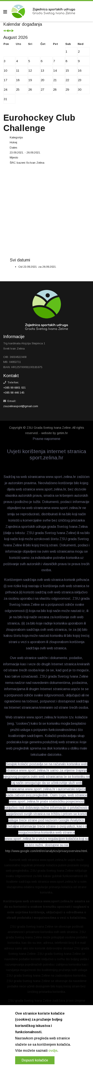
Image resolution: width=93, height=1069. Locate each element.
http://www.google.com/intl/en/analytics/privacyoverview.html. (46, 851)
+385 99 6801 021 (14, 387)
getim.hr (62, 433)
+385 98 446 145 (13, 392)
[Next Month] (12, 31)
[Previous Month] (7, 31)
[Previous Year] (4, 31)
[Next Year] (9, 31)
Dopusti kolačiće (35, 1060)
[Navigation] (5, 12)
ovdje (52, 1050)
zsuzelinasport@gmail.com (20, 406)
